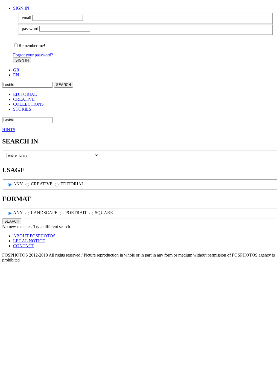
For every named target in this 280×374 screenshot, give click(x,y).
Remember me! (32, 45)
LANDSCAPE (43, 212)
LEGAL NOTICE (29, 240)
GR (16, 70)
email (26, 17)
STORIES (22, 109)
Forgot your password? (33, 55)
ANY (17, 184)
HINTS (8, 129)
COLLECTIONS (28, 104)
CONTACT (23, 245)
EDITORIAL (25, 94)
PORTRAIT (75, 212)
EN (16, 75)
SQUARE (103, 212)
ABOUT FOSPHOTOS (34, 236)
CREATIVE (24, 99)
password (30, 28)
